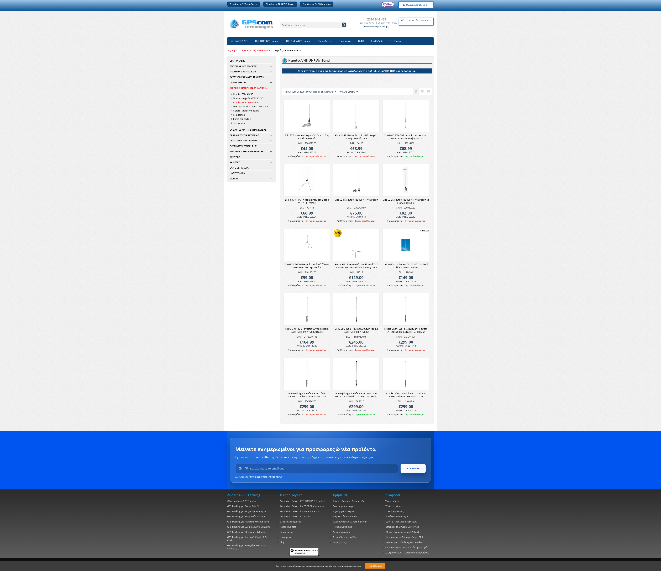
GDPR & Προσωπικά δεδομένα (401, 521)
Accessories (239, 123)
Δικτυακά (235, 156)
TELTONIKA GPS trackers (298, 40)
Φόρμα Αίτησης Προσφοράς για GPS (404, 537)
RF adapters (239, 114)
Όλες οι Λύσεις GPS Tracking (241, 501)
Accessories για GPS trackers (247, 77)
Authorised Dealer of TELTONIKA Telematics (302, 501)
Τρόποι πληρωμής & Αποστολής (349, 501)
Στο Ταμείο (395, 40)
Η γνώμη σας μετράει (344, 511)
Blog (282, 542)
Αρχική (231, 50)
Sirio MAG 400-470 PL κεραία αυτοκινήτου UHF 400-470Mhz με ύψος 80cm (405, 137)
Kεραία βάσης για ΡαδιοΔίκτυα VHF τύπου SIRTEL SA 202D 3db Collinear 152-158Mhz (356, 395)
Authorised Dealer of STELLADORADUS (299, 511)
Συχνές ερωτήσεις (394, 511)
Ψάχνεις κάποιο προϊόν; (345, 516)
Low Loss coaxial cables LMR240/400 (251, 106)
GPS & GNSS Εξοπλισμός (243, 140)
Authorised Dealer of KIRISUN (295, 516)
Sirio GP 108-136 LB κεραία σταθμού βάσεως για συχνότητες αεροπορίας (306, 266)
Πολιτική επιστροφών (344, 506)
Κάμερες (235, 162)
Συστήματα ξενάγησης (243, 146)
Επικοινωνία (345, 40)
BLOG (361, 40)
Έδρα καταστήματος (290, 521)
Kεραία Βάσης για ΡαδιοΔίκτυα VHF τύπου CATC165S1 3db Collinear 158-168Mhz (406, 330)
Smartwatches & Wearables (246, 151)
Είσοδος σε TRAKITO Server (280, 4)
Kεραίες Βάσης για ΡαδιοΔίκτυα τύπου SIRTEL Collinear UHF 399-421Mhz (406, 395)
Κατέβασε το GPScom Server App (402, 526)
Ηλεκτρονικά (237, 173)
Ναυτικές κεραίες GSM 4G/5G (248, 98)
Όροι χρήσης (392, 501)
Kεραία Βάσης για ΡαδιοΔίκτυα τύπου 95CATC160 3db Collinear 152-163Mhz (306, 395)
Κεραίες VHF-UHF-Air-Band (246, 102)
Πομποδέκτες (325, 40)
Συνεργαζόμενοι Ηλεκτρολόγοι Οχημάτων (407, 552)
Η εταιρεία (285, 537)
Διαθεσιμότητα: (295, 156)
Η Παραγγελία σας (342, 526)
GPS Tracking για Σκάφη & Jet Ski (243, 506)
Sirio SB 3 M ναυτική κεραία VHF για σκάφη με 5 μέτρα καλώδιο (307, 137)
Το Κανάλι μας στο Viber (345, 537)
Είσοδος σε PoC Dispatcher (316, 4)
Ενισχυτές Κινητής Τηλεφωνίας (248, 129)
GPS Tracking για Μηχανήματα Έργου (246, 511)
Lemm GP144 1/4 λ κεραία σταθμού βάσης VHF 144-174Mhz (307, 201)
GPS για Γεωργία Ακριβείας (244, 135)
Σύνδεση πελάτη (393, 506)
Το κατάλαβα (375, 565)
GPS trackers (237, 60)
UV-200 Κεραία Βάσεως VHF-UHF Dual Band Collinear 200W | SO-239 (406, 266)
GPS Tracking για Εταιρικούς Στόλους (246, 516)
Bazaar (234, 178)
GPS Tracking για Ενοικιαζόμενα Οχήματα (248, 526)
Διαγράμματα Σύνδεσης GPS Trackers (404, 542)
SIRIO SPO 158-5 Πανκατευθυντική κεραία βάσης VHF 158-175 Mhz (356, 330)
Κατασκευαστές (288, 526)
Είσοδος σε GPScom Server (244, 4)
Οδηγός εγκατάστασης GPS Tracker (403, 531)
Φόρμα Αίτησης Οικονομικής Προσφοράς (406, 547)
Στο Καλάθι (377, 40)
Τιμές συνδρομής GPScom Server (350, 521)
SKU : (300, 143)
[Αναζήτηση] (344, 25)
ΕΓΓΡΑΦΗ (413, 468)
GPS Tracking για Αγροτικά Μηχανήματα (248, 521)
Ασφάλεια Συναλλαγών (397, 516)
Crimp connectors (242, 118)
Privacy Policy (340, 542)
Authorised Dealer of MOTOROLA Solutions (302, 506)
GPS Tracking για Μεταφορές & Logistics (247, 531)
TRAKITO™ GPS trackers (267, 40)
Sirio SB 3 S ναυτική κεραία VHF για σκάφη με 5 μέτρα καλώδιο (406, 201)
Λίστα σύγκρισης (341, 531)
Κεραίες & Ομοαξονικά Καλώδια (254, 50)
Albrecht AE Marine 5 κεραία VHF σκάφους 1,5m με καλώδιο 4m (356, 137)
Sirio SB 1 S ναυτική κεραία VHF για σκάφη (356, 199)
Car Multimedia (239, 167)
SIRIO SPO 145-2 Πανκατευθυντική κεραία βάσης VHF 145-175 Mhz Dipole (306, 330)
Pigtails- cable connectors (246, 110)
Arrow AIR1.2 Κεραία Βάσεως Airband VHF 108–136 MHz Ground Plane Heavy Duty (356, 266)
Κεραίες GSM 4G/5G (243, 94)
